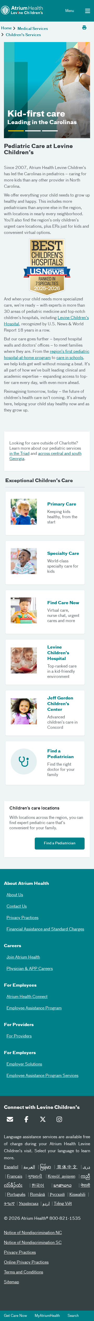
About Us (15, 895)
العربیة (29, 1167)
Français (14, 1177)
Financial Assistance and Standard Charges (45, 929)
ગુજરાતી (35, 1177)
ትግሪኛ (9, 1204)
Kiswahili (77, 1195)
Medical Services (32, 29)
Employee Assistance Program (34, 1008)
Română (37, 1195)
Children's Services (23, 35)
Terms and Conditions (23, 1272)
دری (86, 1167)
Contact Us (17, 907)
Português (16, 1195)
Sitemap (11, 1282)
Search (73, 1316)
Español (11, 1167)
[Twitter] (44, 1120)
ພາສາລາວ (63, 1186)
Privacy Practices (22, 918)
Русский (57, 1195)
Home (6, 28)
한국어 (38, 1186)
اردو (46, 1204)
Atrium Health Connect (27, 997)
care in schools (69, 358)
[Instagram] (60, 1120)
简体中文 (67, 1167)
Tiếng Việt (63, 1204)
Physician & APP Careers (30, 969)
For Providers (19, 1036)
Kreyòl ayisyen (61, 1177)
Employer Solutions (24, 1064)
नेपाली (85, 1186)
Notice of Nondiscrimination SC (33, 1243)
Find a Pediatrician (59, 843)
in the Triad (19, 454)
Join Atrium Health (23, 957)
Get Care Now (15, 1316)
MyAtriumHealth (47, 1316)
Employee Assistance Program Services (42, 1076)
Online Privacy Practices (26, 1263)
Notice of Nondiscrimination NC (33, 1233)
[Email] (11, 1120)
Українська (28, 1204)
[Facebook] (27, 1120)
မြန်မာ (45, 1167)
